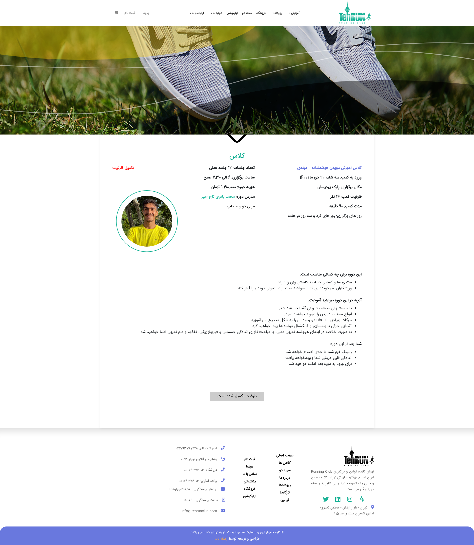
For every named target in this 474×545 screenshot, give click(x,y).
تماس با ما (250, 474)
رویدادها (285, 485)
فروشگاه (249, 489)
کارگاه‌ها (285, 493)
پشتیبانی (250, 482)
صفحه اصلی (285, 456)
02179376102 (189, 481)
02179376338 (187, 448)
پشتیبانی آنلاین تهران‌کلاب (199, 459)
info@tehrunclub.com (199, 511)
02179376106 (194, 470)
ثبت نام (129, 13)
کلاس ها (285, 463)
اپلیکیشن (249, 496)
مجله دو (285, 470)
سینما (249, 467)
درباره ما (284, 478)
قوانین (284, 500)
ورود (146, 13)
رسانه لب (221, 539)
